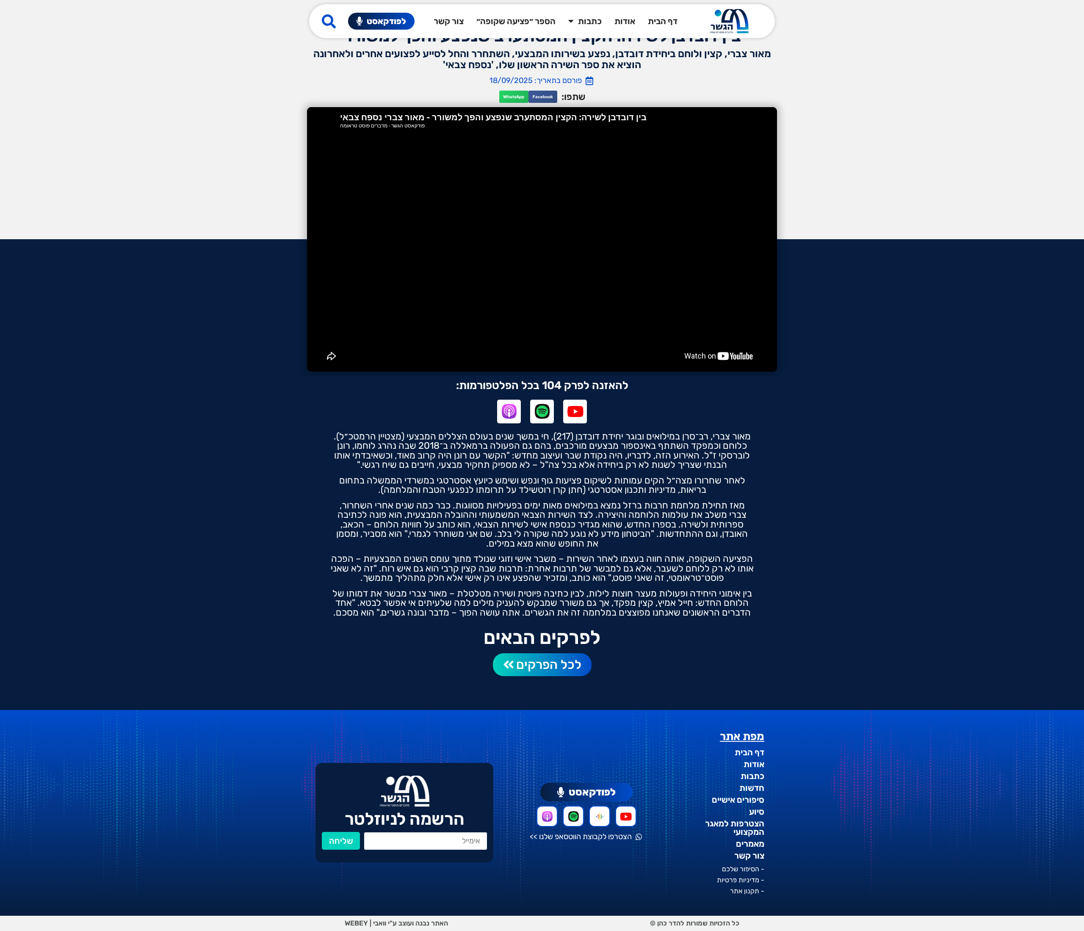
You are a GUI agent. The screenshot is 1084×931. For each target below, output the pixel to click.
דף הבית (663, 21)
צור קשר (449, 21)
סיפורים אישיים (738, 800)
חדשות (751, 788)
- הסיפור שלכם (743, 869)
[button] (542, 97)
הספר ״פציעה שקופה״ (516, 21)
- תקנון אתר (747, 891)
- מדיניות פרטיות (740, 880)
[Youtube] (575, 411)
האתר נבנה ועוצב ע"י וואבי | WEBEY (396, 923)
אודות (624, 21)
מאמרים (750, 844)
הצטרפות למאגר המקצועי (734, 827)
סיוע (756, 812)
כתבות (590, 21)
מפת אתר (742, 736)
